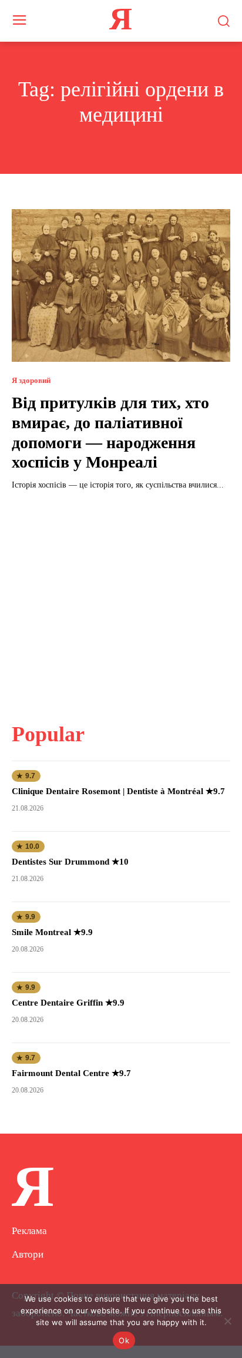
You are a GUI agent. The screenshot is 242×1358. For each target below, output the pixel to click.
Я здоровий (31, 380)
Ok (124, 1340)
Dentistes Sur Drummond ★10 (70, 861)
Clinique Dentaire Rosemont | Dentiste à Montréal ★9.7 (118, 791)
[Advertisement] (121, 599)
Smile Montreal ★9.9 (52, 932)
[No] (227, 1321)
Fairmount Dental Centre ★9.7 (71, 1073)
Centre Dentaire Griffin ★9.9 (68, 1002)
